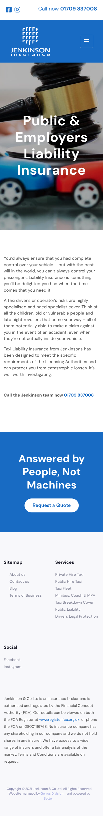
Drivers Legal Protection (76, 616)
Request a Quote (51, 505)
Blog (13, 588)
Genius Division (51, 793)
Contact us (19, 581)
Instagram (12, 666)
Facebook (12, 659)
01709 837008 (79, 395)
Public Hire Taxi (68, 581)
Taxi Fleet (63, 588)
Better (48, 798)
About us (18, 574)
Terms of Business (26, 595)
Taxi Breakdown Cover (74, 602)
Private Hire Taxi (69, 574)
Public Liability (67, 609)
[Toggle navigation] (86, 41)
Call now (67, 8)
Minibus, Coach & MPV (75, 595)
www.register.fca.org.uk (59, 719)
